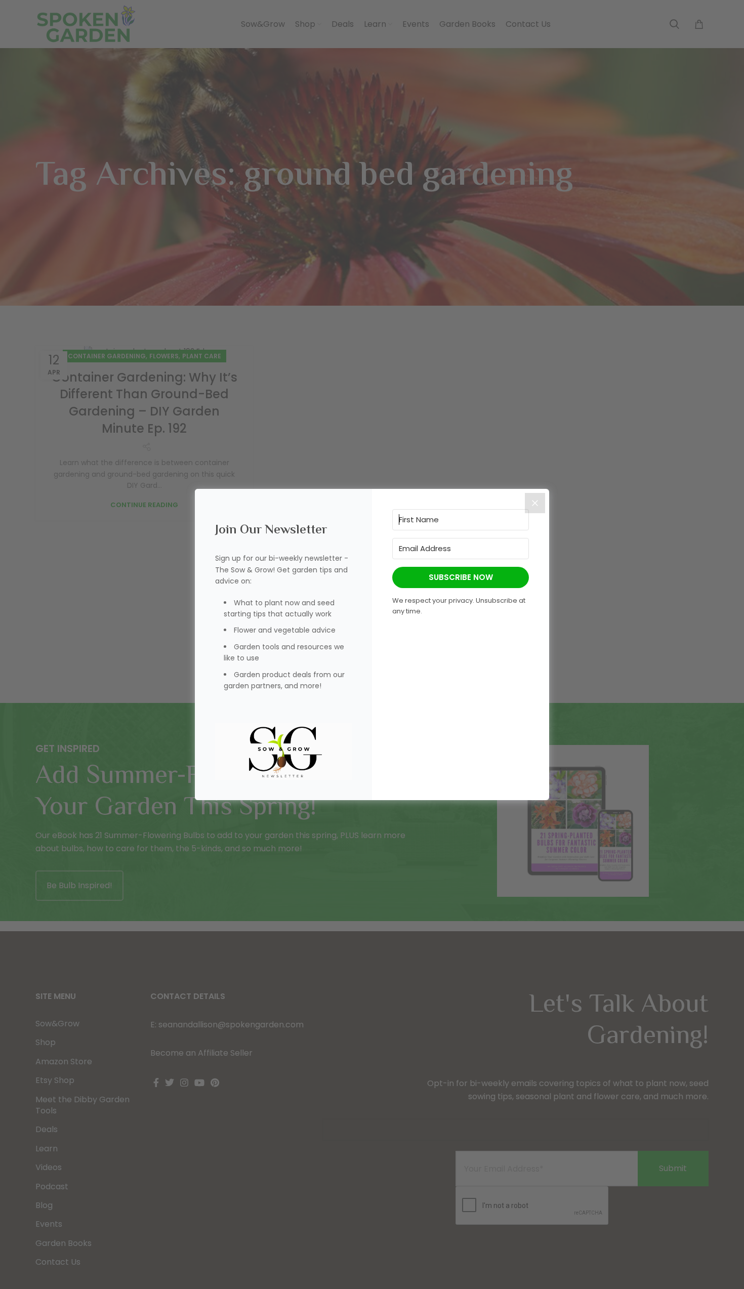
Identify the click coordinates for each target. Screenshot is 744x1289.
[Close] (535, 503)
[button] (283, 751)
